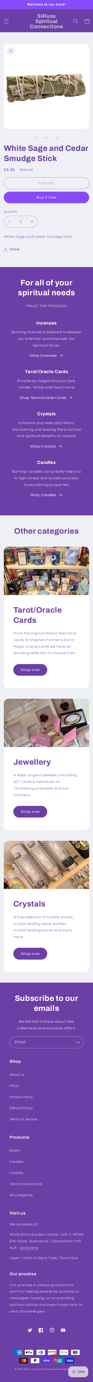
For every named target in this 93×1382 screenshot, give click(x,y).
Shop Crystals (43, 446)
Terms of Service (23, 1119)
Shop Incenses (43, 355)
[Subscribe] (77, 1042)
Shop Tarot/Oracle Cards (43, 398)
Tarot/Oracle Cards (26, 1184)
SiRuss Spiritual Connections (40, 1369)
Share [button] (15, 249)
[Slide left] (36, 138)
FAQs (14, 1086)
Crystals (16, 1173)
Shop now (30, 670)
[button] (6, 21)
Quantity (11, 211)
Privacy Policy (21, 1097)
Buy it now (47, 197)
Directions (29, 1248)
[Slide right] (57, 138)
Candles (16, 1162)
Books (15, 1150)
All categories (21, 1195)
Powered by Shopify (67, 1369)
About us (17, 1075)
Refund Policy (21, 1108)
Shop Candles (43, 495)
